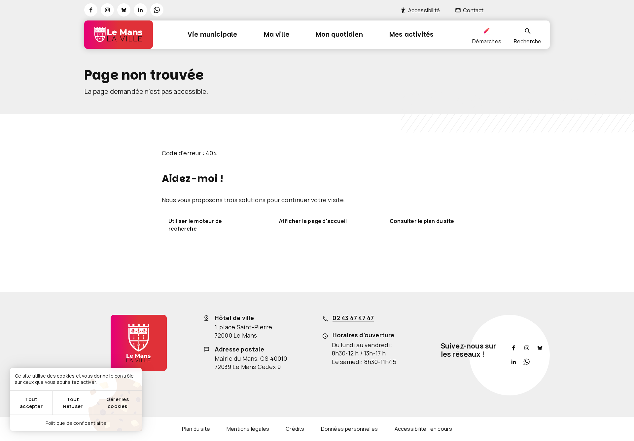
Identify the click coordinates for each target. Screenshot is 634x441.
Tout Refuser (73, 403)
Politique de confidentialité (76, 423)
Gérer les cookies (117, 403)
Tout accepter (31, 403)
